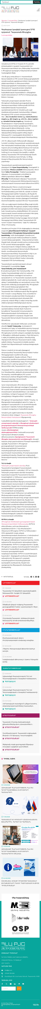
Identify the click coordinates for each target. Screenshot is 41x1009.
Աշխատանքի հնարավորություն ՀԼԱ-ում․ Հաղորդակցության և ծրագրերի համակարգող (17, 790)
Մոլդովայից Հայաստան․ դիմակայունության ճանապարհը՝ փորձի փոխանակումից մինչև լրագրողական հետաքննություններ (19, 620)
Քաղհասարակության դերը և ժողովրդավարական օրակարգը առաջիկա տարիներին (18, 640)
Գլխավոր (4, 20)
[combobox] (16, 2)
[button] (31, 577)
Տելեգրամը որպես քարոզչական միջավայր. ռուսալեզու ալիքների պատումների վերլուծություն (18, 747)
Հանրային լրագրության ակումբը (13, 466)
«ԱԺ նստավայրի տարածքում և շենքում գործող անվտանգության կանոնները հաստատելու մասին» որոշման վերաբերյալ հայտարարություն (20, 706)
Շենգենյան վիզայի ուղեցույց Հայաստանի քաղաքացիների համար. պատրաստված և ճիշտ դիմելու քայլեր (20, 607)
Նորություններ (12, 20)
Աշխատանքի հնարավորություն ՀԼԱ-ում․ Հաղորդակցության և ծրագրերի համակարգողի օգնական (20, 692)
